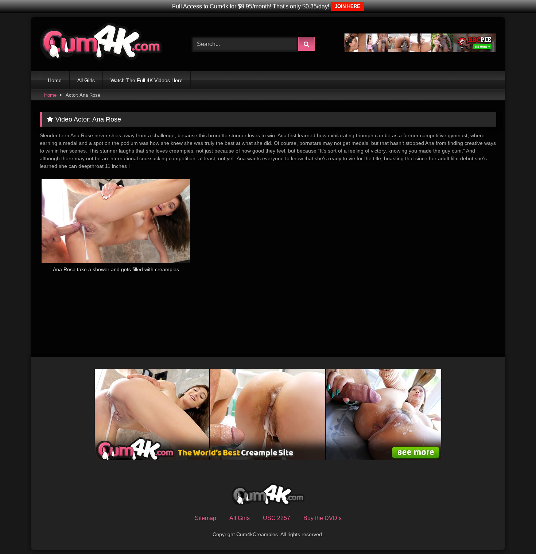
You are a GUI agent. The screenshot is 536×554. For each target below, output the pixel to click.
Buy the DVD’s (322, 518)
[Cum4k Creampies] (101, 42)
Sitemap (205, 518)
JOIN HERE (347, 6)
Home (55, 80)
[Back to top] (513, 532)
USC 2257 (276, 518)
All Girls (86, 80)
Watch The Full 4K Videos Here (146, 80)
